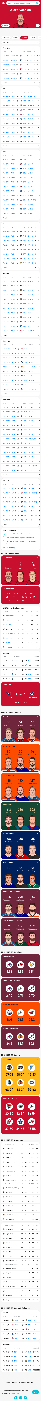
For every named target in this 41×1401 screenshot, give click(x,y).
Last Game (7, 684)
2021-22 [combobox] (6, 42)
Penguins (9, 625)
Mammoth (9, 1162)
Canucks (9, 1219)
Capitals (5, 25)
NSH (24, 249)
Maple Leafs (10, 1261)
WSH (16, 661)
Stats (15, 37)
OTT (24, 254)
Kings (8, 1201)
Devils (8, 643)
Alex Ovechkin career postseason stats (19, 537)
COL (24, 110)
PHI (24, 123)
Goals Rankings (8, 956)
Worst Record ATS (10, 1098)
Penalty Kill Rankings (10, 1028)
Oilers (8, 1192)
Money (14, 1382)
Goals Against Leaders (11, 891)
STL (24, 173)
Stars (8, 1153)
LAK (25, 358)
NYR (24, 240)
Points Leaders (8, 775)
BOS (24, 128)
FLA (24, 56)
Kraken (8, 1210)
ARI (24, 101)
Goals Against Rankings (11, 980)
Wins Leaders (8, 862)
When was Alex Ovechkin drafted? (17, 534)
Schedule (6, 653)
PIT (24, 132)
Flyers (8, 620)
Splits (33, 37)
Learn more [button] (15, 1393)
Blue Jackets (10, 634)
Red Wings (9, 1252)
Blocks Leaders (8, 833)
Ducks (8, 1197)
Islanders (9, 638)
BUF (24, 168)
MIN (24, 141)
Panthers (9, 1256)
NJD (24, 164)
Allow (35, 1392)
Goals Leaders (8, 717)
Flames (8, 1215)
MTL (24, 114)
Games (24, 37)
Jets (7, 1176)
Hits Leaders (7, 804)
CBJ (24, 186)
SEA (24, 209)
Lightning (9, 1234)
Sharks (8, 1206)
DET (25, 349)
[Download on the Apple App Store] (15, 1397)
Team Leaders (8, 558)
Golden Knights (11, 1188)
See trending (10, 547)
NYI (24, 191)
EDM (24, 200)
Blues (8, 1167)
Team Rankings (8, 588)
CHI (25, 367)
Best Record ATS (9, 1059)
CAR (24, 159)
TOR (24, 96)
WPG (24, 303)
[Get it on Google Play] (20, 1397)
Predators (9, 1171)
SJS (24, 285)
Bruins (8, 1243)
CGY (24, 204)
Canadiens (9, 1238)
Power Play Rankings (10, 1004)
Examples (30, 1382)
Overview (6, 37)
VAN (24, 195)
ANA (25, 380)
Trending (22, 1382)
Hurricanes (10, 616)
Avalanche (9, 1149)
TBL (24, 137)
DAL (24, 177)
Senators (9, 1247)
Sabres (8, 1229)
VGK (24, 105)
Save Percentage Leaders (12, 920)
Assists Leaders (9, 746)
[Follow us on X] (25, 1398)
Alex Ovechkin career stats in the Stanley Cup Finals (20, 542)
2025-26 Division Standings (13, 608)
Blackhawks (10, 1180)
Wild (7, 1158)
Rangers (9, 647)
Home (8, 1382)
